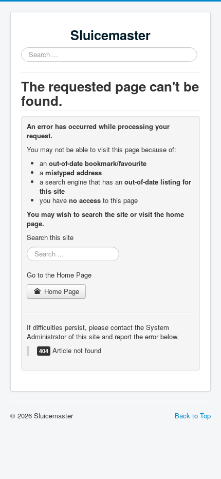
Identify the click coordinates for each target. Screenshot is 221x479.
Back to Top (193, 415)
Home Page (60, 291)
